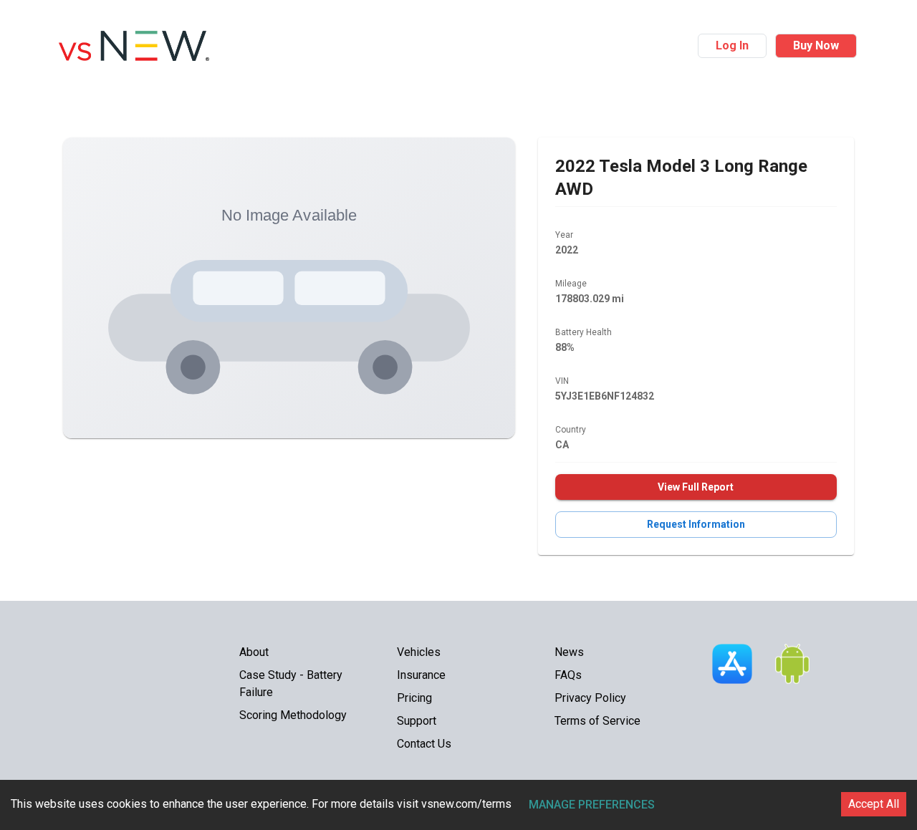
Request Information (696, 524)
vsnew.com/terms (466, 804)
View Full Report (696, 487)
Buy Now (816, 45)
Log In (732, 45)
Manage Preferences (592, 804)
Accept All (873, 804)
